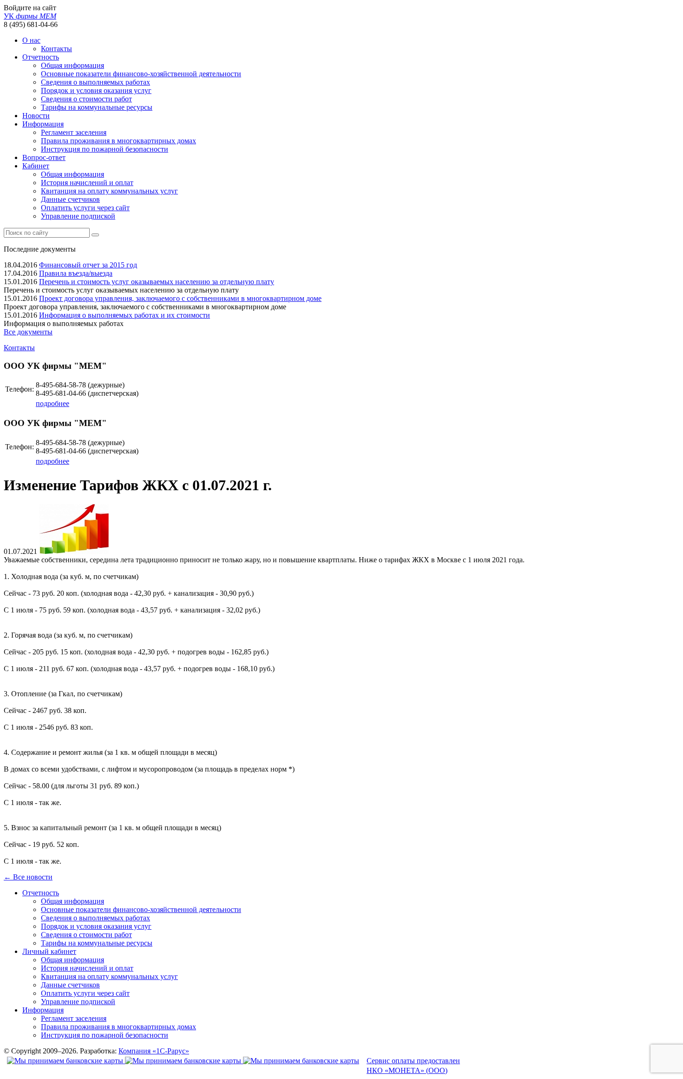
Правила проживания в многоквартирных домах (118, 141)
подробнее (52, 403)
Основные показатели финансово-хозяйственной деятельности (141, 74)
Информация (43, 124)
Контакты (56, 49)
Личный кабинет (49, 951)
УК (30, 16)
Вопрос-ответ (44, 157)
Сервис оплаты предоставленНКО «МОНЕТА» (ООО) (413, 1065)
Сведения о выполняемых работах (95, 82)
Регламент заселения (73, 132)
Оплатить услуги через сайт (85, 208)
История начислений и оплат (87, 182)
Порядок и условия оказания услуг (96, 90)
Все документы (28, 332)
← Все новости (28, 877)
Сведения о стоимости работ (86, 99)
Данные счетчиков (70, 199)
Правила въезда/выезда (75, 273)
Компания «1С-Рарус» (153, 1051)
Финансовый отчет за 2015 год (88, 265)
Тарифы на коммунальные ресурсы (96, 107)
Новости (36, 116)
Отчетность (40, 57)
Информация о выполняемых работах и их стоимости (124, 315)
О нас (31, 40)
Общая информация (72, 65)
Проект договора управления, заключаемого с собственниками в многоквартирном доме (180, 298)
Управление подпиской (78, 216)
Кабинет (35, 166)
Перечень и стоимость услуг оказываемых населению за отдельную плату (156, 282)
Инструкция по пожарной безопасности (104, 149)
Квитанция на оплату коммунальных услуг (109, 191)
